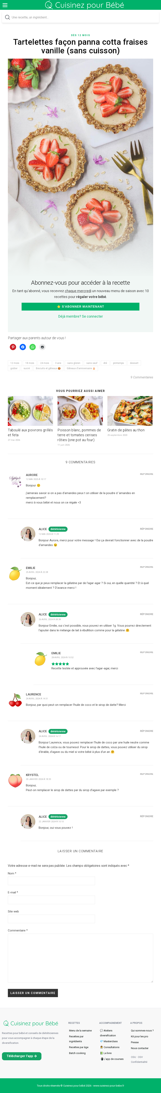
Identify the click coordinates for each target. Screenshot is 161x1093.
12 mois (14, 363)
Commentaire (18, 930)
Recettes (74, 1023)
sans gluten (73, 363)
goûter (13, 368)
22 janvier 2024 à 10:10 (51, 821)
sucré (27, 368)
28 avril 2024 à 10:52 (62, 657)
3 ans (58, 363)
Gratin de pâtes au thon (126, 430)
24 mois (44, 363)
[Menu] (5, 5)
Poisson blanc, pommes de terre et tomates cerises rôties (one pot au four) (79, 435)
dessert (134, 363)
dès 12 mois (80, 35)
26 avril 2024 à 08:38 (50, 619)
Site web (13, 911)
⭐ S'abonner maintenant (80, 306)
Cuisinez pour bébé (85, 8)
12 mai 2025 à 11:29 (49, 534)
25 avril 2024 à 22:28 (37, 572)
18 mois (29, 363)
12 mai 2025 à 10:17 (36, 479)
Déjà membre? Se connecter (80, 316)
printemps (118, 363)
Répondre (146, 473)
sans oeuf (91, 363)
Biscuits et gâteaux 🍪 (48, 368)
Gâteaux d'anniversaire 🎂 (81, 368)
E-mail (13, 892)
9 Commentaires (142, 377)
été (105, 363)
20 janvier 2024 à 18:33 (38, 779)
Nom (12, 873)
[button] (21, 1056)
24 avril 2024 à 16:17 (50, 736)
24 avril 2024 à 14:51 (37, 698)
